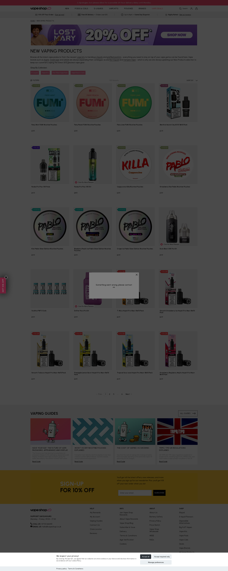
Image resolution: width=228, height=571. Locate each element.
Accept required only (162, 557)
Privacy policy (61, 569)
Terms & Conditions (75, 569)
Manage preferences (156, 562)
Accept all (145, 557)
